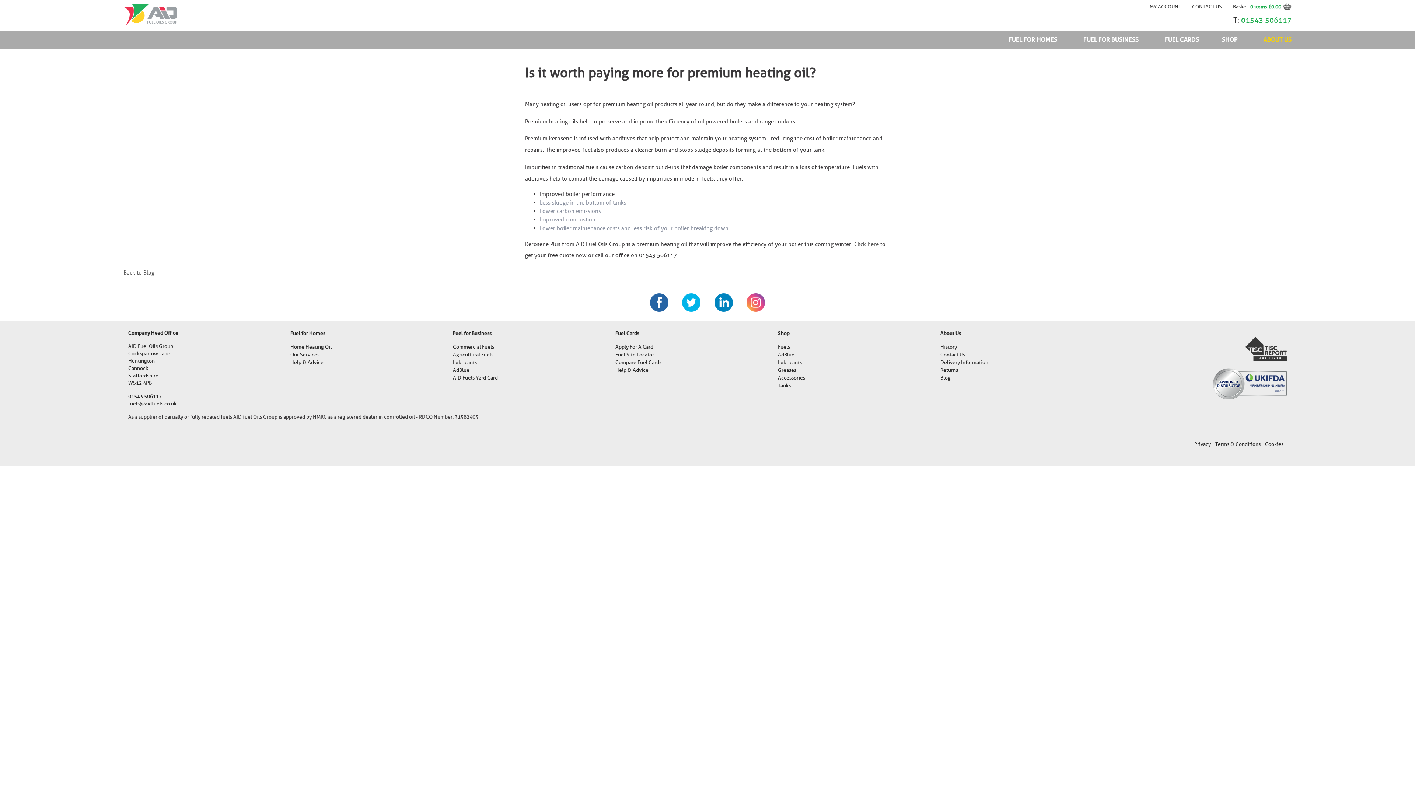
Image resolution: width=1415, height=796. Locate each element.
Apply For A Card (634, 347)
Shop (1230, 39)
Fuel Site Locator (634, 355)
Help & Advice (307, 362)
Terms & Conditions (1238, 444)
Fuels (784, 347)
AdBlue (461, 370)
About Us (1278, 39)
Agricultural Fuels (473, 355)
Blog (945, 378)
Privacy (1202, 444)
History (948, 347)
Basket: (1241, 6)
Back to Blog (138, 272)
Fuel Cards (1182, 39)
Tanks (784, 386)
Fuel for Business (1111, 39)
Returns (949, 370)
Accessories (791, 378)
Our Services (304, 355)
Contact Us (1207, 6)
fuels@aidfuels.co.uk (152, 404)
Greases (787, 370)
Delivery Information (964, 362)
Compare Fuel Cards (638, 362)
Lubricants (465, 362)
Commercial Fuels (473, 347)
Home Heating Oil (311, 347)
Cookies (1274, 444)
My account (1165, 6)
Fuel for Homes (1033, 39)
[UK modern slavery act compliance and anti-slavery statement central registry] (1266, 348)
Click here (866, 244)
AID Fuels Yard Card (475, 378)
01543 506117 (1266, 20)
